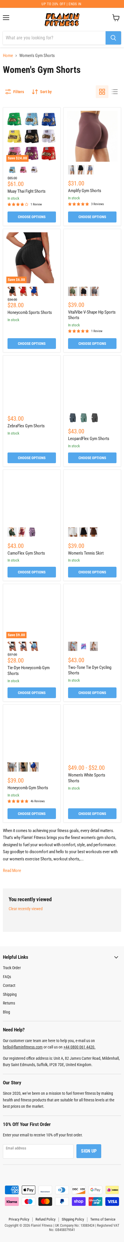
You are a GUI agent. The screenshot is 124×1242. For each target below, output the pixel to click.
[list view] (114, 91)
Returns (9, 1003)
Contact (9, 985)
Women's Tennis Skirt (86, 553)
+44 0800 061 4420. (79, 1047)
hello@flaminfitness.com (23, 1047)
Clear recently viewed (26, 908)
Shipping (10, 994)
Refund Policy (45, 1219)
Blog (6, 1012)
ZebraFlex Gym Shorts (26, 425)
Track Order (12, 967)
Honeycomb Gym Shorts (27, 787)
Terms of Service (102, 1219)
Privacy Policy (19, 1219)
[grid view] (102, 91)
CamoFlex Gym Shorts (26, 553)
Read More (12, 870)
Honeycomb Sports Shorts (29, 312)
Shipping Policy (73, 1219)
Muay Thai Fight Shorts (26, 191)
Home (8, 55)
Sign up (89, 1151)
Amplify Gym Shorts (84, 190)
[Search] (113, 38)
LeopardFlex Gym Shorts (88, 438)
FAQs (7, 976)
